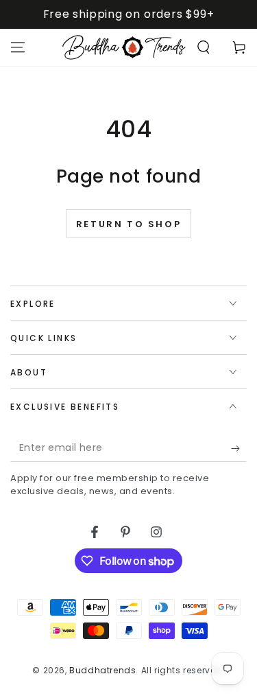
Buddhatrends (102, 670)
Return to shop (128, 224)
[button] (203, 47)
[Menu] (18, 47)
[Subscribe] (239, 448)
